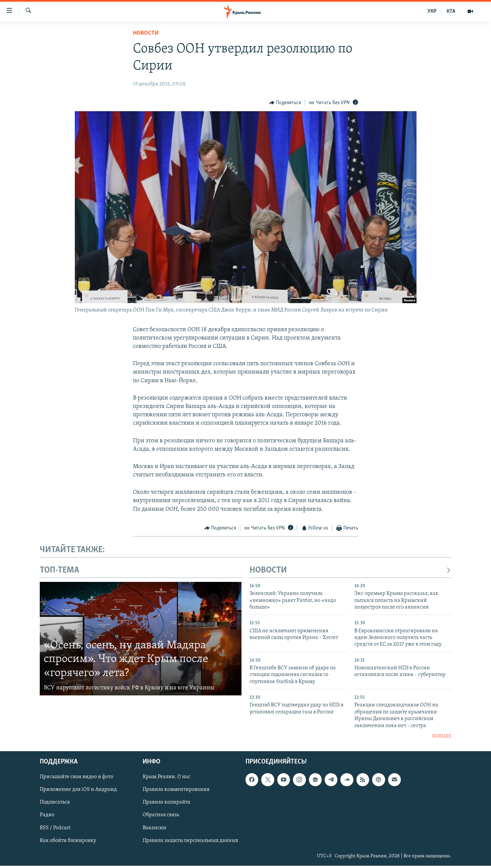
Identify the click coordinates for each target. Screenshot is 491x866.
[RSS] (362, 780)
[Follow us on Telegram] (331, 780)
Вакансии (154, 828)
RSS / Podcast (55, 828)
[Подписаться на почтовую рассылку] (394, 780)
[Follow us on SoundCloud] (346, 780)
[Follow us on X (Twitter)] (267, 780)
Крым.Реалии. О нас (166, 777)
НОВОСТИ (268, 570)
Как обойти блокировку (68, 840)
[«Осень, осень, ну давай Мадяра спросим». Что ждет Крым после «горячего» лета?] (140, 638)
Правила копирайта (166, 802)
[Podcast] (378, 780)
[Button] (285, 102)
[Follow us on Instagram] (299, 780)
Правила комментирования (176, 790)
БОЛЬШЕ (441, 736)
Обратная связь (161, 815)
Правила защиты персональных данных (190, 840)
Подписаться (55, 802)
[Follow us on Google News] (315, 780)
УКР (432, 11)
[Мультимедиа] (470, 11)
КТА (451, 11)
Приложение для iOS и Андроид (78, 790)
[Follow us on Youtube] (283, 780)
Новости (146, 33)
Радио (47, 815)
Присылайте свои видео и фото (76, 777)
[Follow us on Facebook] (252, 780)
